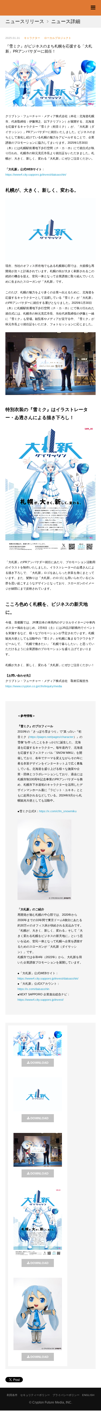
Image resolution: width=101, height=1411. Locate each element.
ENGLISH (88, 1395)
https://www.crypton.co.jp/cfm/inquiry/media (33, 686)
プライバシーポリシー (66, 1395)
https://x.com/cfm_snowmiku (57, 811)
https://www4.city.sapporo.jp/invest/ (41, 999)
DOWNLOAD (39, 1062)
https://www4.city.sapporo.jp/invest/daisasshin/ (35, 174)
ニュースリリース (24, 21)
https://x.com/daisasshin (33, 989)
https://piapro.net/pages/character (51, 736)
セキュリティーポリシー (35, 1395)
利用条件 (12, 1395)
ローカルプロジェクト (57, 37)
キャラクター (32, 37)
